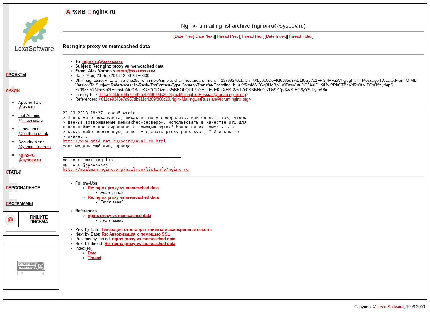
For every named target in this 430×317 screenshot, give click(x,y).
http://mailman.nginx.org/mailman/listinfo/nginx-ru (126, 169)
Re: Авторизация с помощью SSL (136, 234)
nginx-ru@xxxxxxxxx (102, 61)
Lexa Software (390, 306)
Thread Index (300, 36)
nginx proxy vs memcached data (119, 215)
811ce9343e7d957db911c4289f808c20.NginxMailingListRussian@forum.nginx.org (172, 94)
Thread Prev (227, 36)
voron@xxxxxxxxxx (134, 71)
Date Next (204, 36)
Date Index (276, 36)
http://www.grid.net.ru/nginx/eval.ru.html (114, 141)
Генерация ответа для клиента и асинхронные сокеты (157, 229)
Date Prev (184, 36)
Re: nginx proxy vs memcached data (123, 188)
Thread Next (252, 36)
